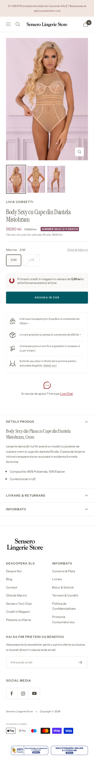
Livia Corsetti (19, 202)
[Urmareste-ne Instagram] (23, 693)
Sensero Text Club (19, 603)
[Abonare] (80, 662)
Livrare (57, 579)
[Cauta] (18, 24)
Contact (11, 587)
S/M (14, 260)
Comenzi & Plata (63, 571)
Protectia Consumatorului (63, 619)
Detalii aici (50, 365)
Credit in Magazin (18, 611)
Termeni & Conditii (65, 595)
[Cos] (85, 24)
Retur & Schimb (63, 587)
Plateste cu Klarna (18, 620)
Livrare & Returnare (26, 495)
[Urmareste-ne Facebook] (11, 693)
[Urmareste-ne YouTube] (34, 693)
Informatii (16, 509)
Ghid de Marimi (77, 250)
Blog (9, 579)
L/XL (31, 260)
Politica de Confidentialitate (64, 606)
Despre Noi (14, 571)
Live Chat (66, 393)
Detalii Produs (20, 421)
